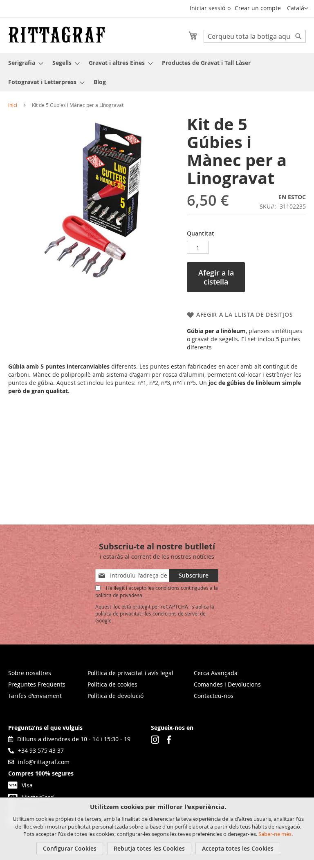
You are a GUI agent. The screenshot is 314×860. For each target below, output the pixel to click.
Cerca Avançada (216, 673)
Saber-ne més (275, 834)
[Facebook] (169, 739)
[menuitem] (23, 62)
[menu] (157, 72)
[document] (158, 828)
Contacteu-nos (213, 696)
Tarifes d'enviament (35, 696)
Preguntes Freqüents (36, 684)
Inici (12, 105)
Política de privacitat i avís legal (130, 673)
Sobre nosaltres (29, 673)
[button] (297, 8)
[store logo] (56, 35)
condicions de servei (176, 613)
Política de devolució (115, 696)
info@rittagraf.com (44, 762)
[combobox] (255, 36)
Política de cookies (112, 684)
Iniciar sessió (207, 8)
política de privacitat (118, 613)
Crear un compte (258, 8)
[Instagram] (155, 739)
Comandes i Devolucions (227, 684)
